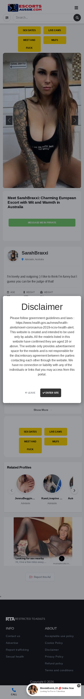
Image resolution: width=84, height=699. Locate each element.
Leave (31, 392)
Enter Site (52, 392)
